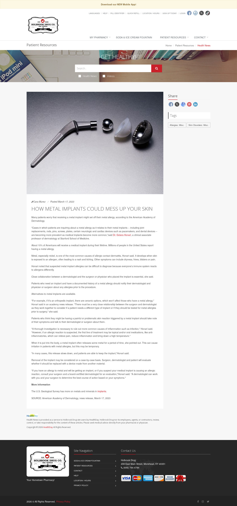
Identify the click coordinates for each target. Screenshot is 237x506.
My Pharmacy (99, 37)
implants (102, 391)
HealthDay (48, 427)
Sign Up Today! (170, 13)
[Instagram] (195, 13)
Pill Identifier (117, 13)
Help (105, 13)
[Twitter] (201, 13)
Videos (111, 76)
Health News (90, 76)
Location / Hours (151, 13)
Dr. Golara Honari (122, 234)
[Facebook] (189, 13)
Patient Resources (173, 37)
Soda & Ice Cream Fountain (134, 37)
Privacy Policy (81, 485)
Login (182, 13)
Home (169, 45)
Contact (200, 37)
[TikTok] (207, 13)
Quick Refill (133, 13)
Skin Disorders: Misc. (198, 125)
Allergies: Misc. (177, 125)
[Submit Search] (156, 68)
